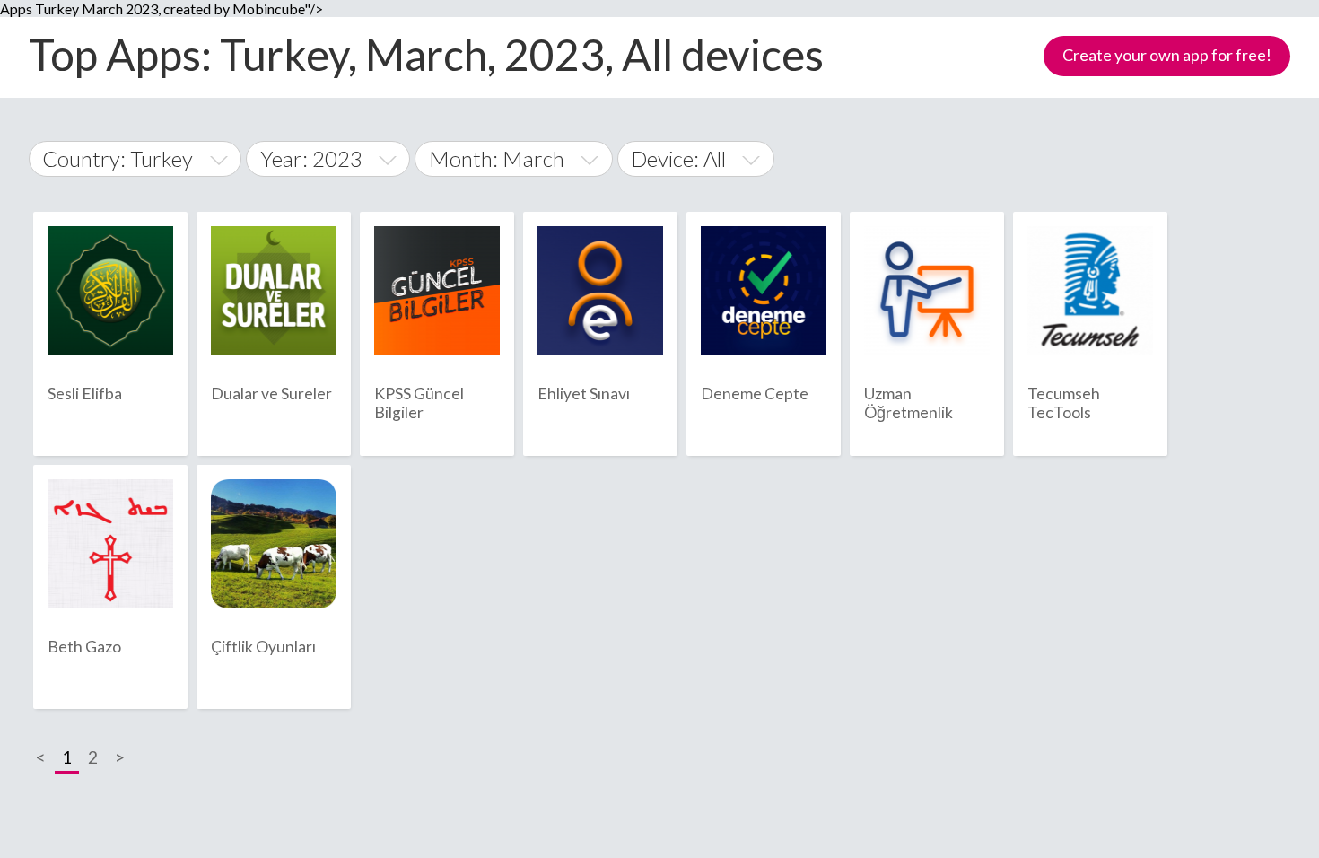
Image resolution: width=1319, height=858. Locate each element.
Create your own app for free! (1166, 55)
